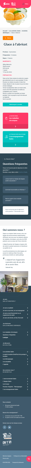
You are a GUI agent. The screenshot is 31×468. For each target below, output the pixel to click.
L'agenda (5, 364)
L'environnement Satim (9, 378)
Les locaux (6, 384)
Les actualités (7, 361)
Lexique (5, 337)
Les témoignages (8, 359)
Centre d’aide (23, 172)
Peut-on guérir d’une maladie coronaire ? (13, 199)
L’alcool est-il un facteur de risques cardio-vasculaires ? (15, 179)
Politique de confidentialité (20, 456)
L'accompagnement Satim (10, 389)
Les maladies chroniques (10, 332)
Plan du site (6, 458)
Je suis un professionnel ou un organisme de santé (12, 314)
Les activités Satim (14, 31)
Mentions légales (7, 456)
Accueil (5, 31)
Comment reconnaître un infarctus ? (15, 189)
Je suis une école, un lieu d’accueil (13, 318)
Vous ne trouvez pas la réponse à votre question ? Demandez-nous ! (14, 210)
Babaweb (21, 462)
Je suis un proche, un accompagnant (13, 310)
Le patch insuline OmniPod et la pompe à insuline (14, 355)
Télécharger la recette (15, 104)
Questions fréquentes (9, 335)
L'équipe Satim (7, 381)
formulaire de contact (19, 417)
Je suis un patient (8, 308)
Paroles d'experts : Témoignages (12, 386)
